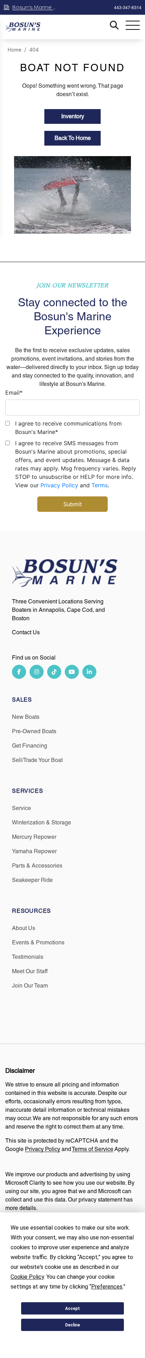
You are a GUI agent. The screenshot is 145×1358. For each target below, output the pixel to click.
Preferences (73, 1341)
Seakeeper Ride (32, 880)
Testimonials (27, 957)
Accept (72, 1308)
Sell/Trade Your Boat (37, 760)
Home (14, 50)
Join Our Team (30, 985)
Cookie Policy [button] (27, 1276)
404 (34, 50)
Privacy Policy (59, 485)
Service (21, 808)
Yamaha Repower (34, 851)
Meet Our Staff (30, 971)
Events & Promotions (38, 942)
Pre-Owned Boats (34, 731)
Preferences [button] (106, 1286)
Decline (72, 1325)
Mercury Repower (34, 837)
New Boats (25, 717)
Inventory (72, 116)
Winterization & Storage (41, 822)
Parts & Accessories (37, 865)
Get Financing (29, 745)
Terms (100, 485)
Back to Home (73, 138)
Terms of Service (92, 1149)
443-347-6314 (127, 7)
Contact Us (26, 632)
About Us (23, 928)
